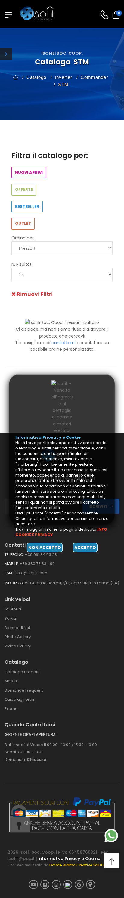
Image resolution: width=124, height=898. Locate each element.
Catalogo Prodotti (22, 672)
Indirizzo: (14, 583)
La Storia (13, 609)
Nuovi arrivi (29, 172)
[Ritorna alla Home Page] (15, 77)
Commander (94, 77)
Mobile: (12, 563)
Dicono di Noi (17, 628)
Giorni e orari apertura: (31, 734)
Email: (10, 573)
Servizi (11, 618)
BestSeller (27, 206)
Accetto (85, 548)
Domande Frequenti (24, 690)
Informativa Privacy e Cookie (69, 859)
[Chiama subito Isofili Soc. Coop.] (104, 15)
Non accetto (44, 548)
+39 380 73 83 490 (37, 563)
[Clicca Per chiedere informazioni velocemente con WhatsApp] (111, 835)
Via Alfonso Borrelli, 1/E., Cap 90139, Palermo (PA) (72, 583)
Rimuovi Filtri (34, 294)
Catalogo (36, 77)
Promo (11, 708)
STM (63, 84)
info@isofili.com (32, 573)
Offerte (24, 189)
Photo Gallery (18, 637)
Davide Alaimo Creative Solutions (79, 865)
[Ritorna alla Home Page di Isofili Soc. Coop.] (40, 15)
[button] (111, 860)
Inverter (63, 77)
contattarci (63, 343)
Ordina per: (23, 238)
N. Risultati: (22, 264)
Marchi (11, 681)
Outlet (23, 223)
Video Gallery (18, 646)
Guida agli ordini (20, 699)
